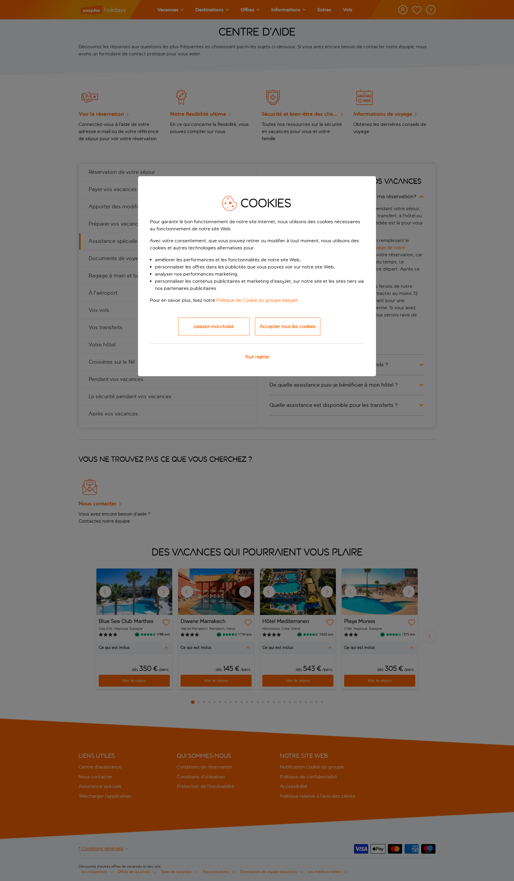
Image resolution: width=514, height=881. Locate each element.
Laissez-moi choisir (214, 326)
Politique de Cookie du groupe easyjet (257, 300)
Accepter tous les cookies (288, 326)
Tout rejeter (257, 357)
